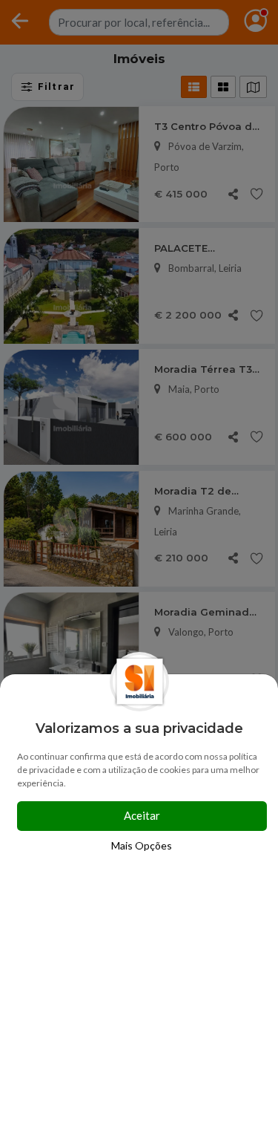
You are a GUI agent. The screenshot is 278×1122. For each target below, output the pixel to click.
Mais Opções (141, 845)
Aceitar (142, 815)
